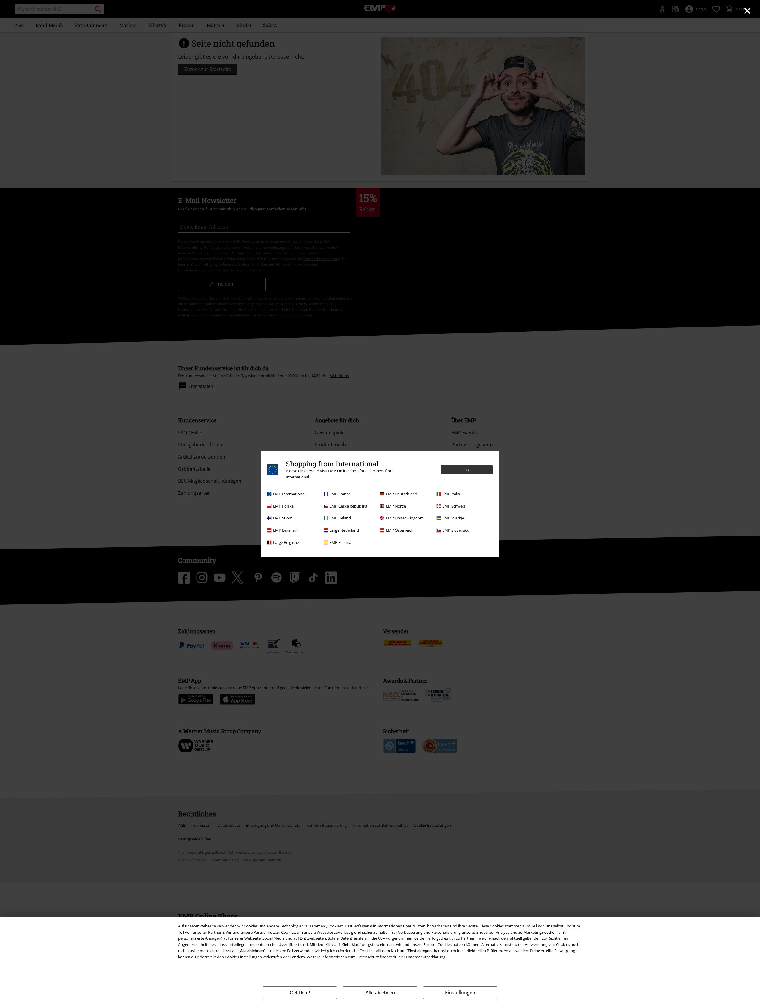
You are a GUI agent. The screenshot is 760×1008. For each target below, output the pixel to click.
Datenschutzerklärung (425, 957)
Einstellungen (460, 992)
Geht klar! (300, 992)
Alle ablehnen (380, 992)
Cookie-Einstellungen (243, 957)
